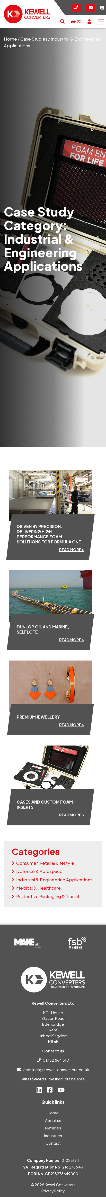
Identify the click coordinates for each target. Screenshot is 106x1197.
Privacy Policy (53, 1191)
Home (10, 39)
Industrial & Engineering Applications (54, 879)
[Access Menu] (101, 22)
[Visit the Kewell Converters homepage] (27, 14)
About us (53, 1120)
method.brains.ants (66, 1078)
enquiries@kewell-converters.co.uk (56, 1069)
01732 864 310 (56, 1060)
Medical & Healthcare (38, 888)
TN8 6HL (53, 1041)
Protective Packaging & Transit (48, 896)
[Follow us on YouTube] (61, 1090)
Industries (53, 1135)
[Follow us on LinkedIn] (39, 1090)
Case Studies (33, 39)
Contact (53, 1143)
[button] (62, 21)
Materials (53, 1127)
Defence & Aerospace (39, 871)
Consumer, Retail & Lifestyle (45, 863)
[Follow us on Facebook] (49, 1090)
